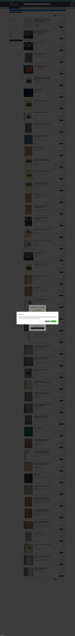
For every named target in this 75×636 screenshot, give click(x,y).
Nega (47, 321)
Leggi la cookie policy (41, 321)
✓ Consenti (53, 321)
